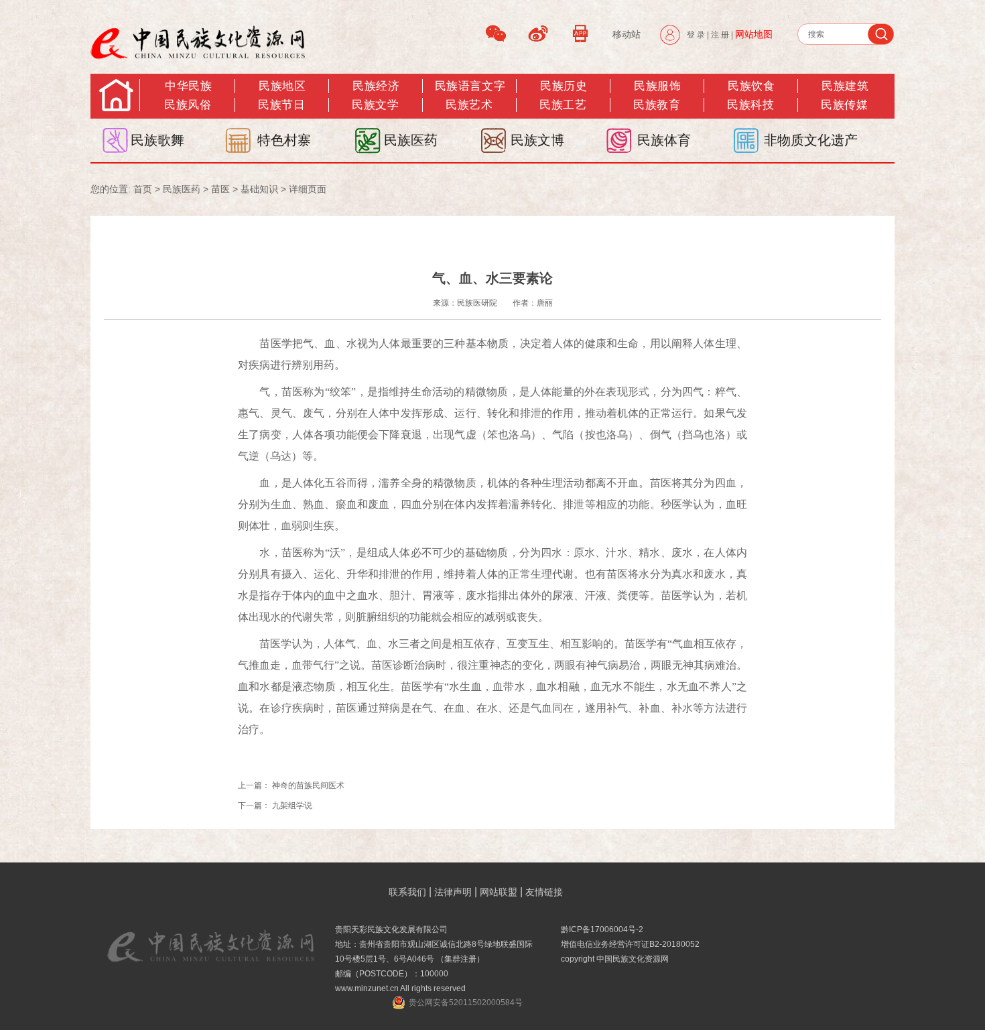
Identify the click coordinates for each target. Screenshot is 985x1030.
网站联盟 (498, 892)
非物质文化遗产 (811, 140)
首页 (142, 189)
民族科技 (750, 105)
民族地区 (282, 86)
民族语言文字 (470, 86)
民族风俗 (187, 105)
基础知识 (259, 189)
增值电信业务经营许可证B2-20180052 (630, 944)
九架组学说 (292, 805)
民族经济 (375, 86)
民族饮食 (751, 86)
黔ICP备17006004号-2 (602, 929)
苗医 (220, 189)
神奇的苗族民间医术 (309, 785)
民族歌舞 (157, 140)
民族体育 (664, 140)
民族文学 (375, 105)
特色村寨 (284, 140)
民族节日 (281, 105)
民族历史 (563, 86)
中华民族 (188, 86)
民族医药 (411, 140)
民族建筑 (845, 86)
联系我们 (407, 892)
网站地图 (754, 34)
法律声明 (453, 892)
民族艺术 (469, 105)
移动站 (626, 34)
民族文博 (537, 140)
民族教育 (656, 105)
